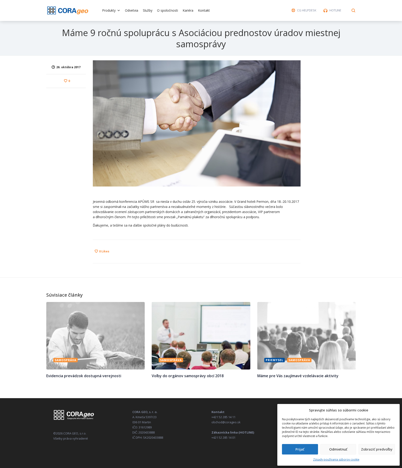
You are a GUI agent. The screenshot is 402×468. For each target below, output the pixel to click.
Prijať (299, 449)
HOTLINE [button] (335, 10)
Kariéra (188, 10)
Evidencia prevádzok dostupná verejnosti (83, 375)
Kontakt (204, 10)
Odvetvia (131, 10)
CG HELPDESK (306, 10)
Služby (147, 10)
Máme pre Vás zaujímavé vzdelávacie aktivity (297, 375)
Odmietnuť (338, 449)
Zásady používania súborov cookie (336, 459)
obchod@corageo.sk (226, 422)
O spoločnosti (167, 10)
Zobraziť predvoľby (376, 449)
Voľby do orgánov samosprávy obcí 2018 (188, 375)
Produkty (109, 10)
